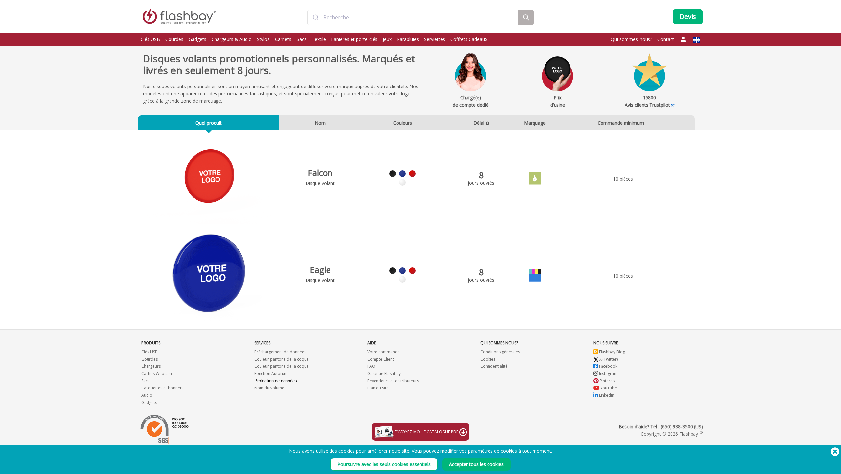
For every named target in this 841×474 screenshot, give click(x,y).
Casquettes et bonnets (162, 388)
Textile (319, 39)
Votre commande (383, 352)
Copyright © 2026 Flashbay (672, 434)
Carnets (283, 39)
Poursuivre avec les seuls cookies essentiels (384, 464)
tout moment (536, 451)
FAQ (371, 366)
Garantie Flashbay (384, 373)
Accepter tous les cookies (476, 464)
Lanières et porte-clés (354, 39)
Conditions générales (500, 352)
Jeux (387, 39)
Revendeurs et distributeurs (393, 381)
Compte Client (380, 359)
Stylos (263, 39)
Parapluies (408, 39)
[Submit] (315, 17)
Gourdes (174, 39)
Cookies (487, 359)
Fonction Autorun (270, 373)
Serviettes (434, 39)
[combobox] (412, 17)
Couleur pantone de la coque (281, 359)
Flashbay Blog (611, 352)
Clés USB (150, 39)
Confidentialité (494, 366)
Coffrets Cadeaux (468, 39)
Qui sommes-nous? (631, 39)
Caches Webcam (156, 373)
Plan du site (378, 388)
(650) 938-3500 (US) (682, 426)
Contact (665, 39)
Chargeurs (151, 366)
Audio (146, 395)
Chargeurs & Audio (232, 39)
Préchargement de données (280, 352)
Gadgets (197, 39)
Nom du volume (269, 388)
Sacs (302, 39)
